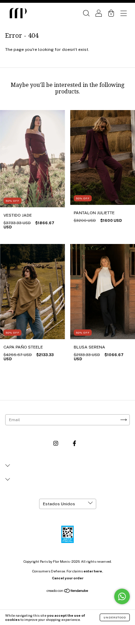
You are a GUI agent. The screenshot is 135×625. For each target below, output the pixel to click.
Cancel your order (67, 578)
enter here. (93, 571)
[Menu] (123, 14)
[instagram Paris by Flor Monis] (56, 443)
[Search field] (86, 14)
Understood (115, 617)
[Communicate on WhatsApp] (122, 596)
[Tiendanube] (67, 591)
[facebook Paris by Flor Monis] (74, 443)
